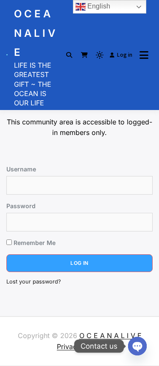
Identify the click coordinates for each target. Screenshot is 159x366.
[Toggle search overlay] (69, 55)
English (98, 6)
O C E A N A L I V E (34, 33)
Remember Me (34, 242)
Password (21, 205)
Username (21, 169)
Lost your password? (33, 281)
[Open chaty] (137, 346)
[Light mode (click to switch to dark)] (99, 55)
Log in (124, 54)
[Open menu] (144, 55)
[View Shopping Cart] (84, 55)
